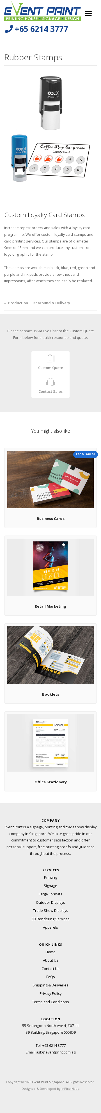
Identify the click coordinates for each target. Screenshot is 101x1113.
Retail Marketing (50, 606)
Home (50, 951)
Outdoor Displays (50, 902)
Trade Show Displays (50, 910)
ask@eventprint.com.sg (55, 1052)
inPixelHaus (70, 1088)
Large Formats (50, 893)
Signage (50, 885)
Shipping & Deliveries (50, 985)
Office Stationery (51, 781)
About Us (50, 960)
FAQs (50, 976)
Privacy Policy (50, 993)
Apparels (50, 927)
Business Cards (51, 518)
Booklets (50, 694)
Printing (50, 877)
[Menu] (88, 13)
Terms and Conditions (50, 1001)
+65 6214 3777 (54, 1045)
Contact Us (50, 968)
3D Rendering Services (50, 918)
